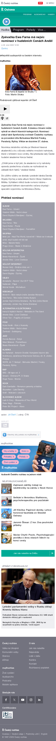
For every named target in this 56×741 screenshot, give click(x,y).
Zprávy (4, 48)
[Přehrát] (5, 109)
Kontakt (33, 664)
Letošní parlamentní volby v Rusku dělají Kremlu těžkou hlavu (27, 608)
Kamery (51, 14)
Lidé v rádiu (34, 656)
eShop (5, 660)
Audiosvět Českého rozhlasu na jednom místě (21, 474)
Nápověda (34, 652)
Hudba (5, 29)
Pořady (31, 29)
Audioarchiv (39, 14)
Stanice (6, 656)
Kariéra (32, 660)
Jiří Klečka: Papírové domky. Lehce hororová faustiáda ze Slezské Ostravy (32, 513)
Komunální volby (10, 652)
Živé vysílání (9, 462)
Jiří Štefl (12, 414)
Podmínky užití (32, 734)
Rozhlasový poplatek (39, 667)
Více (42, 29)
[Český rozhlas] (9, 3)
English (44, 734)
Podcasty (6, 680)
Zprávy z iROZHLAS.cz (15, 566)
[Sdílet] (7, 118)
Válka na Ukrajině (10, 648)
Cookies (5, 734)
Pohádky (8, 456)
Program (27, 14)
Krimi (24, 451)
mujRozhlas (7, 443)
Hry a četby (9, 451)
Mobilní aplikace (10, 684)
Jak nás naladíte (37, 648)
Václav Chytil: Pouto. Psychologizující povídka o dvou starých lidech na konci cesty (33, 537)
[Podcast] (2, 118)
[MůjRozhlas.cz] (5, 61)
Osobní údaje (17, 734)
